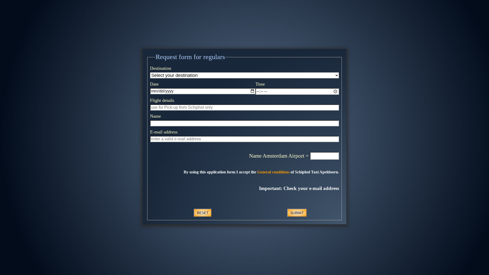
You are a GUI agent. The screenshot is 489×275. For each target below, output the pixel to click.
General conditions (273, 172)
